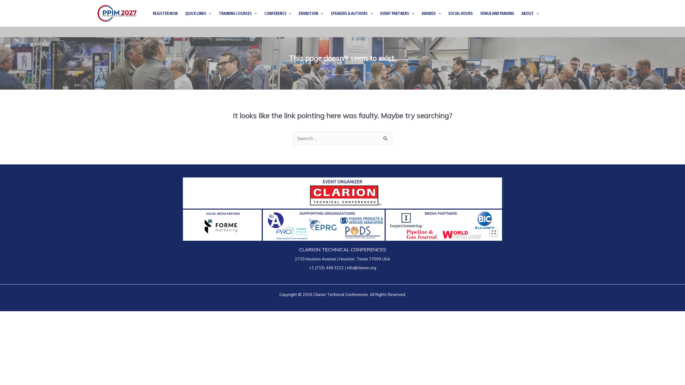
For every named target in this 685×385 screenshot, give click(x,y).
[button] (209, 13)
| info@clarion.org (360, 267)
